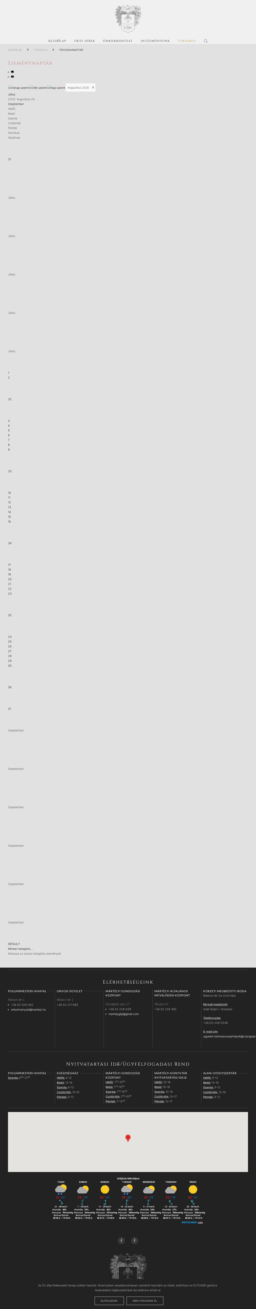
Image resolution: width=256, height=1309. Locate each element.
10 (9, 492)
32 (10, 399)
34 (10, 543)
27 (9, 651)
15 (9, 516)
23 (10, 593)
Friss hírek (84, 41)
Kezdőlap (57, 41)
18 (9, 569)
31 (9, 159)
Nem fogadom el (145, 1300)
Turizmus (187, 41)
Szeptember (16, 104)
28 (10, 656)
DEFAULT (14, 944)
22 (10, 588)
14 (9, 512)
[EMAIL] (13, 76)
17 (9, 564)
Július (11, 94)
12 (9, 502)
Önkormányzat (118, 41)
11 (9, 497)
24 (10, 636)
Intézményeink (155, 41)
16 (9, 521)
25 (9, 641)
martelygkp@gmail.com (124, 1014)
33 (10, 471)
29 (10, 660)
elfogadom (109, 1300)
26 (10, 646)
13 (9, 507)
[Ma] (56, 87)
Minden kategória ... (21, 948)
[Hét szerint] (38, 87)
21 (9, 584)
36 (10, 687)
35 (9, 615)
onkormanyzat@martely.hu (28, 1009)
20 (10, 579)
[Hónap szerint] (18, 87)
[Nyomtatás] (13, 72)
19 (9, 574)
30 (10, 665)
